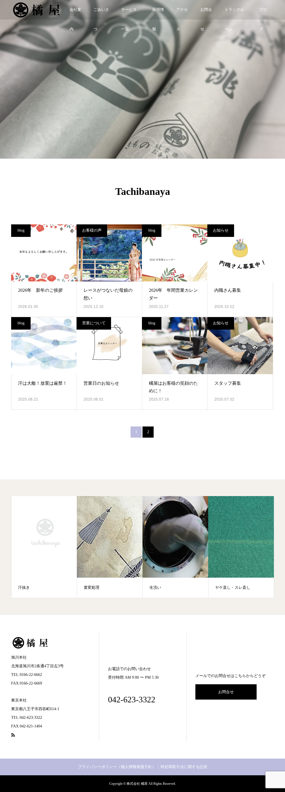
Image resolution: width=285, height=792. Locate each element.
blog (21, 230)
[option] (44, 547)
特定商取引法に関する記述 (184, 767)
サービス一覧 (129, 13)
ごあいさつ (101, 13)
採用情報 (158, 13)
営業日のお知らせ (101, 383)
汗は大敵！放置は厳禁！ (42, 383)
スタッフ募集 (227, 383)
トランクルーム (234, 13)
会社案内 (75, 13)
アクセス (182, 13)
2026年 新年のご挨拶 (40, 290)
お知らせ (221, 230)
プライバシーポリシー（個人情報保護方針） (117, 767)
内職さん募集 (227, 290)
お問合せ (206, 13)
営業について (93, 323)
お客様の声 (92, 230)
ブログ (263, 13)
